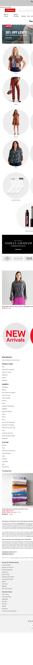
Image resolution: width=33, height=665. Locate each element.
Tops (3, 430)
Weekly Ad (5, 599)
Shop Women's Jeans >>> (8, 554)
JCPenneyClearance (15, 557)
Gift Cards (5, 584)
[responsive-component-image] (7, 258)
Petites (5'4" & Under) (8, 369)
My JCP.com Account (7, 567)
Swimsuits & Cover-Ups (8, 427)
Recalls (4, 581)
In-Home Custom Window (9, 611)
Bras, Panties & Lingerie (8, 392)
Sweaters (4, 458)
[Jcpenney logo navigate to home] (10, 10)
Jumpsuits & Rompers (8, 406)
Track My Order (6, 565)
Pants (3, 414)
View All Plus (5, 467)
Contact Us (5, 572)
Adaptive (4, 380)
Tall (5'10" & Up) (6, 372)
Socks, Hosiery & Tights (8, 436)
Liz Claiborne (29, 524)
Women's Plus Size (24, 557)
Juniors (4, 377)
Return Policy (5, 574)
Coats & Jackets (6, 398)
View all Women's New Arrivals (10, 360)
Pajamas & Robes (7, 411)
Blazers (4, 390)
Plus (3, 367)
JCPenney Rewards (7, 569)
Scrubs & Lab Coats (7, 433)
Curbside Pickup (6, 597)
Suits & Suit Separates (8, 422)
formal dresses (21, 523)
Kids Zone (5, 608)
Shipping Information (8, 577)
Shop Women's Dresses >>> (8, 553)
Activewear (5, 387)
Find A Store (5, 594)
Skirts (3, 419)
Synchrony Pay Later (7, 579)
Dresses (4, 400)
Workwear (5, 438)
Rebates (4, 586)
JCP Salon (4, 601)
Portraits (4, 604)
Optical (4, 606)
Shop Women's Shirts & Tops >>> (10, 551)
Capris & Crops (6, 395)
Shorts (4, 417)
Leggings (4, 408)
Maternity (5, 375)
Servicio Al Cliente (7, 588)
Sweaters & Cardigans (8, 425)
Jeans (3, 403)
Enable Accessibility (5, 7)
